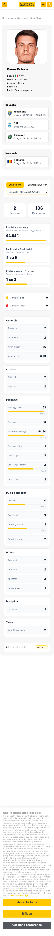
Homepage (8, 18)
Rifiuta (27, 913)
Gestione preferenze (27, 925)
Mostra (40, 647)
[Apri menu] (43, 4)
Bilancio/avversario (38, 185)
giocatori (22, 18)
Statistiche (15, 185)
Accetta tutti (27, 902)
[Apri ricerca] (4, 4)
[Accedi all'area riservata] (49, 4)
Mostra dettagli (19, 896)
